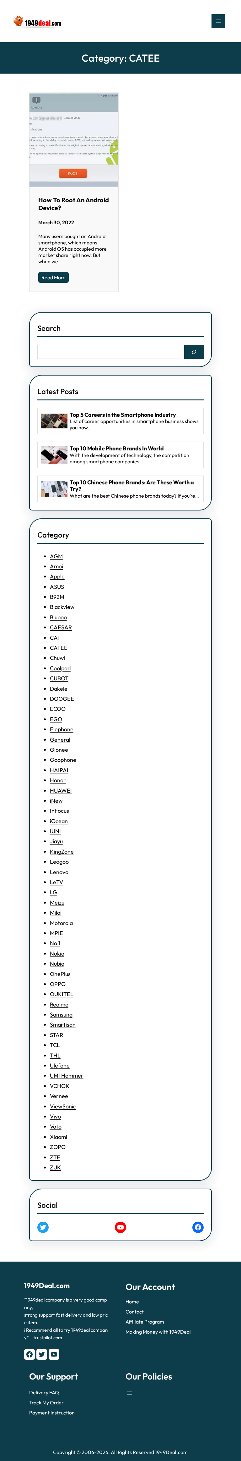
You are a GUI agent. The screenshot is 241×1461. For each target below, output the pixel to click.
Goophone (63, 759)
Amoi (56, 566)
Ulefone (60, 1065)
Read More (53, 277)
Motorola (61, 923)
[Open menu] (218, 21)
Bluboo (58, 617)
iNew (56, 800)
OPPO (58, 984)
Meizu (57, 902)
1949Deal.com (47, 1285)
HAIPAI (59, 770)
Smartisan (63, 1024)
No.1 (55, 943)
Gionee (59, 749)
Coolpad (60, 668)
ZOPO (58, 1147)
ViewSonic (63, 1106)
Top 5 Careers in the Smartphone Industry (123, 414)
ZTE (55, 1157)
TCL (55, 1045)
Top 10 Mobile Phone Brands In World (117, 448)
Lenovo (59, 872)
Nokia (57, 953)
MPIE (56, 933)
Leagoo (59, 861)
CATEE (58, 647)
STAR (56, 1035)
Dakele (58, 688)
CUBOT (59, 678)
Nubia (57, 963)
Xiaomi (58, 1136)
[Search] (194, 352)
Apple (57, 576)
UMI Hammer (66, 1075)
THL (55, 1055)
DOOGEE (62, 698)
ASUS (57, 586)
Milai (56, 912)
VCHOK (59, 1086)
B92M (57, 596)
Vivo (55, 1116)
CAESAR (61, 627)
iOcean (59, 821)
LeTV (56, 882)
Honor (58, 780)
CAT (55, 637)
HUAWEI (61, 790)
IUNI (55, 831)
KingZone (62, 851)
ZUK (55, 1167)
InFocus (59, 810)
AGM (56, 556)
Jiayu (56, 841)
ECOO (58, 708)
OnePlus (60, 974)
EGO (56, 719)
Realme (59, 1004)
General (60, 739)
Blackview (62, 607)
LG (53, 892)
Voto (56, 1126)
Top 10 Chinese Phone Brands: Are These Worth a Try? (132, 486)
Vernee (59, 1096)
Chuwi (57, 657)
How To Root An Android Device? (73, 204)
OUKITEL (61, 994)
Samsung (61, 1014)
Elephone (61, 729)
